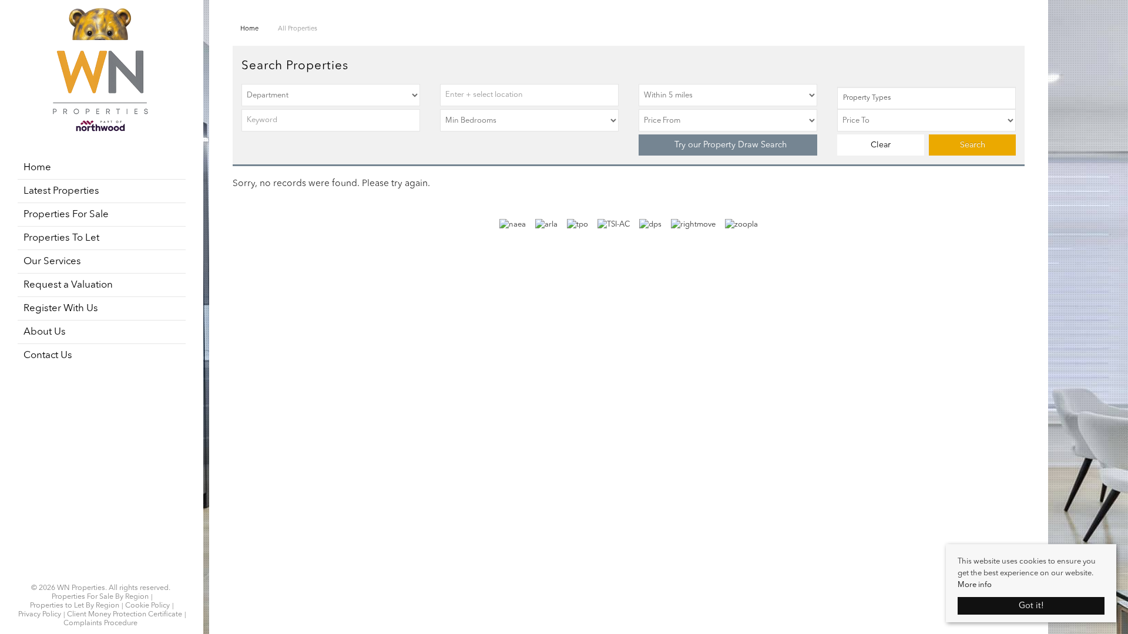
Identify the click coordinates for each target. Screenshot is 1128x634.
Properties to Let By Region (74, 605)
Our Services (52, 262)
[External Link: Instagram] (97, 573)
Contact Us (48, 355)
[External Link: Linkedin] (100, 573)
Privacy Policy (39, 614)
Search (972, 145)
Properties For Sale (66, 215)
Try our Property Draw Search (728, 145)
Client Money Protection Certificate (124, 614)
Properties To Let (61, 238)
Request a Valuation (68, 285)
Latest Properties (61, 191)
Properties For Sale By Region (100, 597)
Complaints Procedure (100, 623)
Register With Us (61, 308)
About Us (45, 332)
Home (37, 168)
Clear (881, 145)
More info (975, 585)
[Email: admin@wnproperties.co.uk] (107, 573)
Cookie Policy (147, 605)
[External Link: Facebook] (93, 573)
